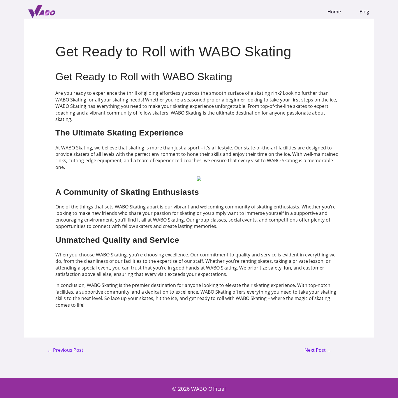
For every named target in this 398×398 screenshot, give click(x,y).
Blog (364, 12)
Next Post (318, 350)
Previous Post (65, 350)
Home (334, 12)
